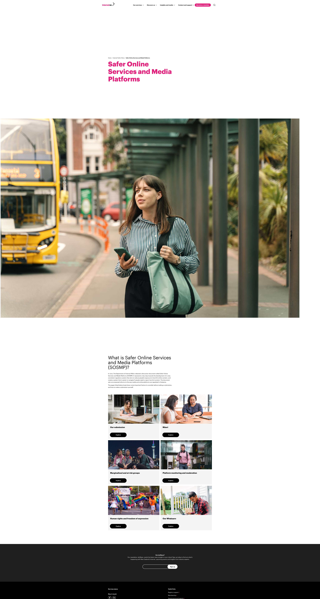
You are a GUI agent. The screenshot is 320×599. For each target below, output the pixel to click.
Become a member (202, 5)
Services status (113, 589)
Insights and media (166, 5)
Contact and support (185, 5)
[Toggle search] (214, 5)
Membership (172, 595)
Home (109, 58)
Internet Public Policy (118, 58)
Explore (118, 435)
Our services (137, 5)
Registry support (173, 592)
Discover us (151, 5)
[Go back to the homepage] (109, 4)
